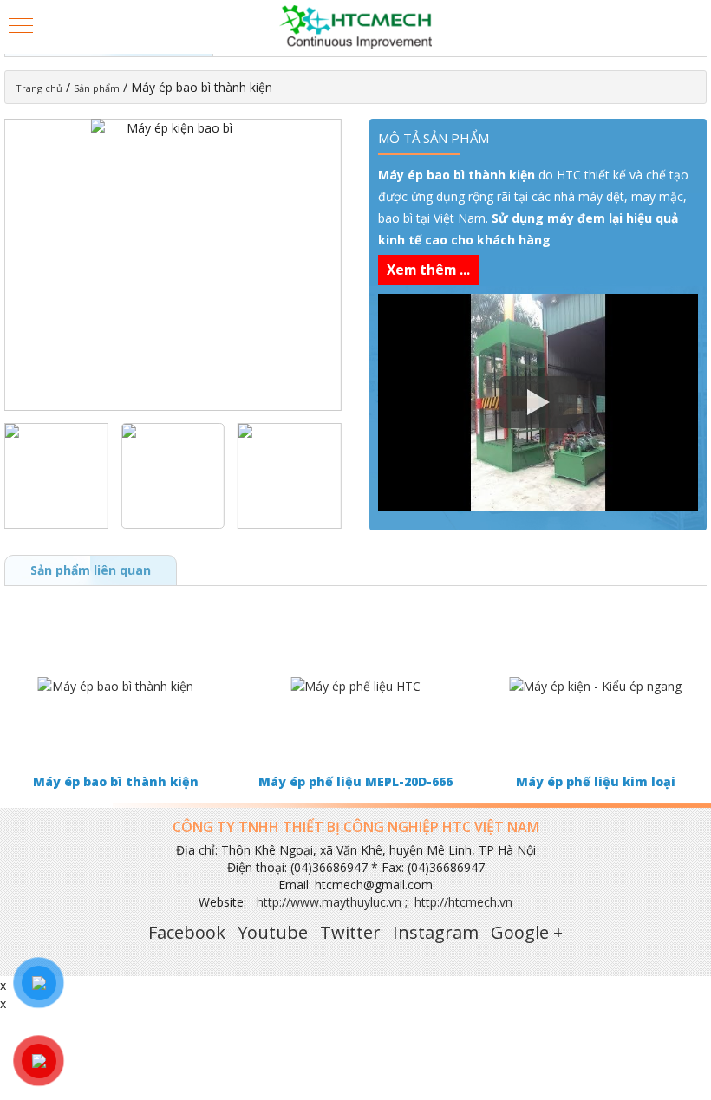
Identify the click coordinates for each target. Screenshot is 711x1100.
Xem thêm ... (428, 270)
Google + (527, 932)
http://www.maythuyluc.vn (329, 902)
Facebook (186, 932)
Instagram (436, 932)
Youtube (273, 932)
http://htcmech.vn (463, 902)
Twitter (350, 932)
